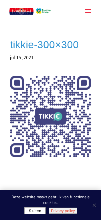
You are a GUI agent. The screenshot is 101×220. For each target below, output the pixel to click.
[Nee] (94, 205)
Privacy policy (63, 210)
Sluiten (35, 210)
